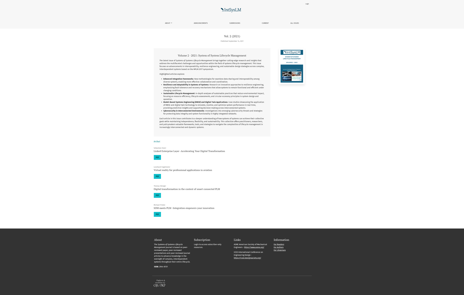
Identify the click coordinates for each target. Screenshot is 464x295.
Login (307, 4)
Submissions (234, 23)
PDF (157, 157)
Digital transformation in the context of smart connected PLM (187, 189)
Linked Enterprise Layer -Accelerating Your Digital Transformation (189, 151)
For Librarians (280, 250)
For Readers (279, 244)
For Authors (278, 247)
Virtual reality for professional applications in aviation (183, 170)
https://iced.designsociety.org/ (247, 258)
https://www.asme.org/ (254, 247)
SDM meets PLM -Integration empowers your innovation (184, 208)
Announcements (201, 23)
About (168, 23)
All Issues (294, 23)
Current (265, 23)
